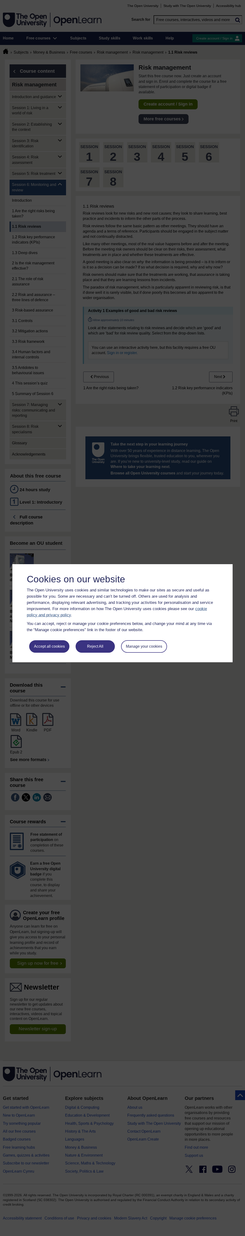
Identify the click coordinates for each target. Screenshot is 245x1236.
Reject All (95, 646)
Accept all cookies (49, 646)
